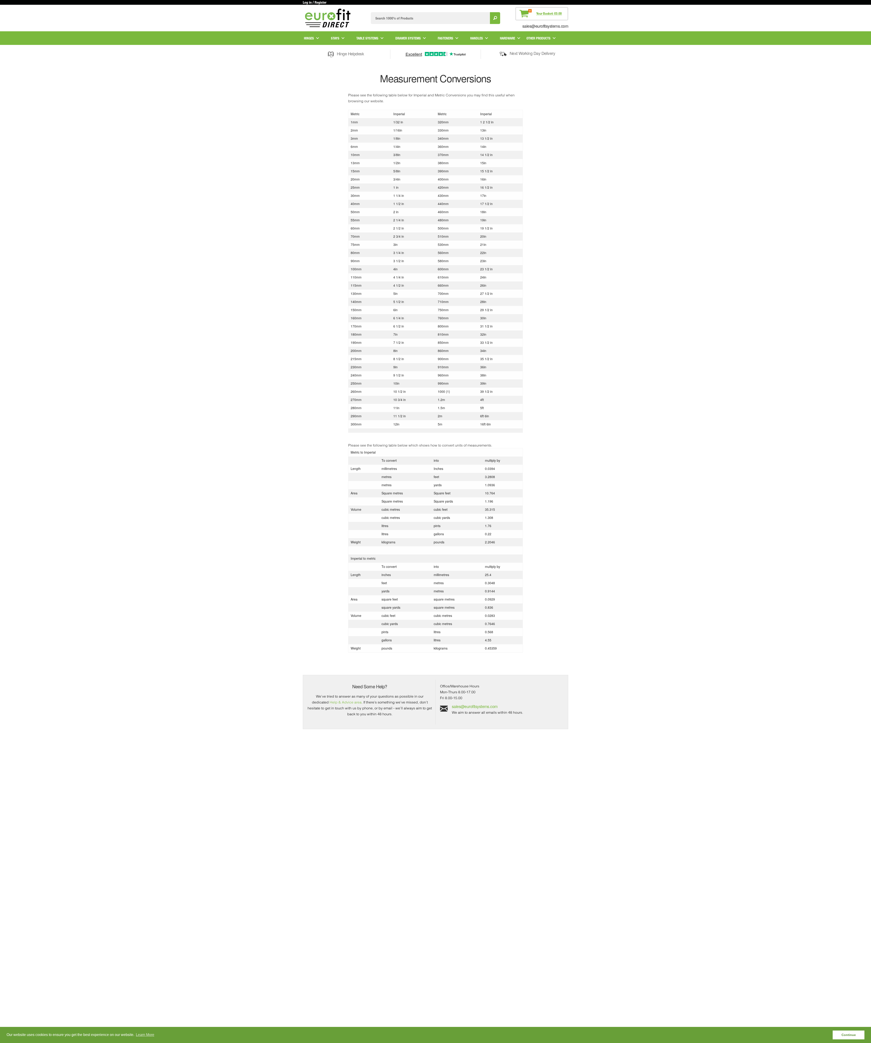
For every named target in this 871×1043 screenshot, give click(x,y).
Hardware (507, 38)
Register (320, 2)
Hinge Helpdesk (350, 53)
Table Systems (367, 38)
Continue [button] (849, 1035)
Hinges (309, 38)
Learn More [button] (145, 1035)
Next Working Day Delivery (532, 53)
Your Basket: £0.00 (549, 13)
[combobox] (430, 18)
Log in (307, 2)
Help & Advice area (346, 702)
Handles (476, 38)
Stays (335, 38)
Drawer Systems (408, 38)
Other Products (538, 38)
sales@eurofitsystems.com (545, 26)
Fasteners (445, 38)
